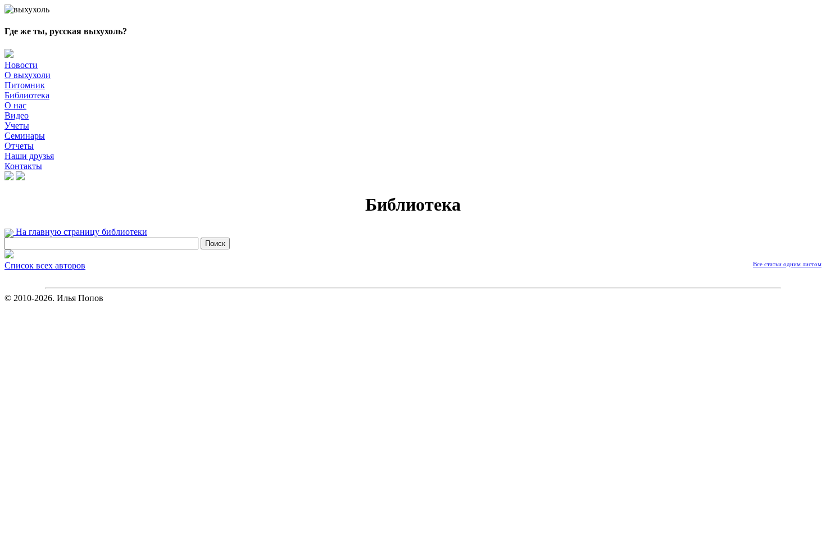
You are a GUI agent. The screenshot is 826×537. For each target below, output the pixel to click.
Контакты (23, 166)
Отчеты (19, 146)
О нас (15, 105)
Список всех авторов (44, 265)
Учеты (16, 125)
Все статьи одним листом (787, 264)
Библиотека (26, 95)
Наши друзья (29, 156)
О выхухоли (27, 75)
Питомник (24, 85)
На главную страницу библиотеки (80, 231)
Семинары (24, 135)
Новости (21, 65)
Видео (16, 115)
